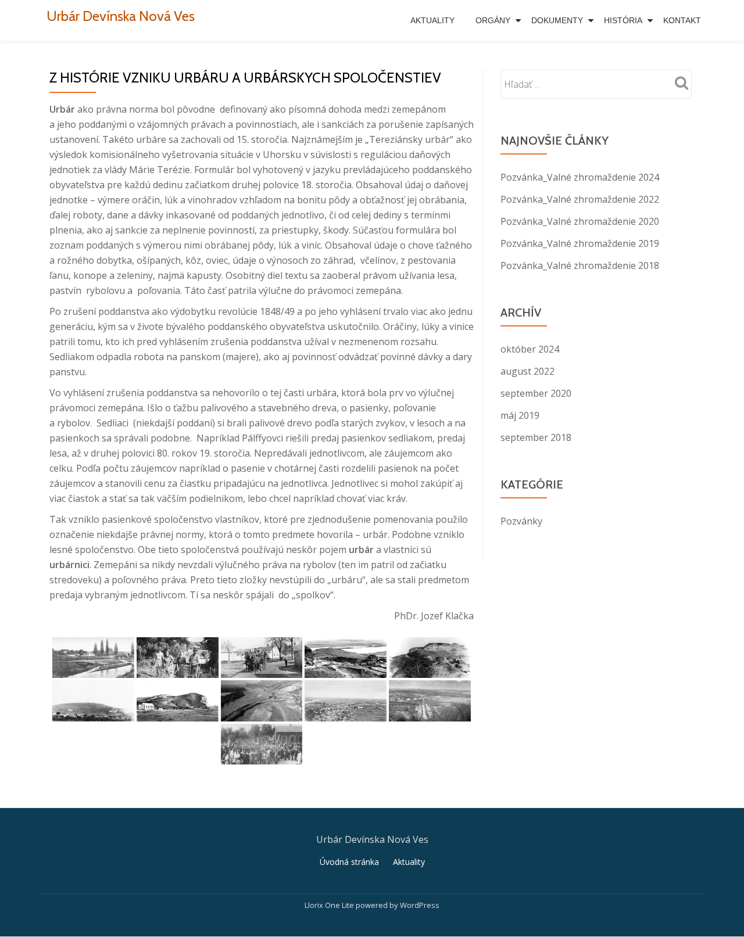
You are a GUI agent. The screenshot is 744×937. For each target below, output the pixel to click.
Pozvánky (521, 521)
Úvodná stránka (349, 861)
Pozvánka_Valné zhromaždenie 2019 (579, 243)
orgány (492, 20)
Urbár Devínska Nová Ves (120, 16)
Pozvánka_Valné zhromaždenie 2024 (579, 177)
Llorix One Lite (330, 905)
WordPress (419, 905)
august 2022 (527, 371)
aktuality (432, 20)
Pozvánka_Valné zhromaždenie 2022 (579, 199)
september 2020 (535, 393)
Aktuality (409, 861)
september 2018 (535, 437)
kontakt (682, 20)
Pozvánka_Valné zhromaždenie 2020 (579, 221)
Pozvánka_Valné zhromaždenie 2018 (579, 265)
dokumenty (557, 20)
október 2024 (529, 349)
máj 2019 (519, 415)
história (623, 20)
